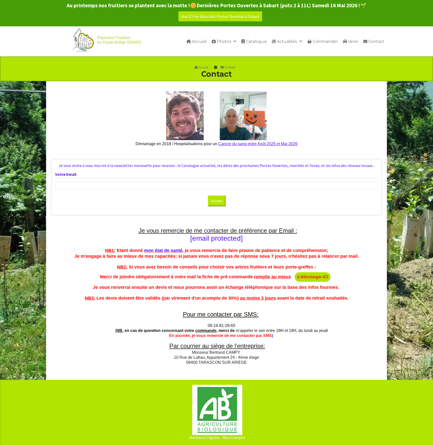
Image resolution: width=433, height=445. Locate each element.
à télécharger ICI (312, 277)
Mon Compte (234, 437)
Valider (217, 200)
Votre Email (65, 174)
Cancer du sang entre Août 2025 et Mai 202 (256, 144)
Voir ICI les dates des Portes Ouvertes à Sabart (220, 16)
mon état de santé (163, 250)
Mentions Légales (204, 437)
